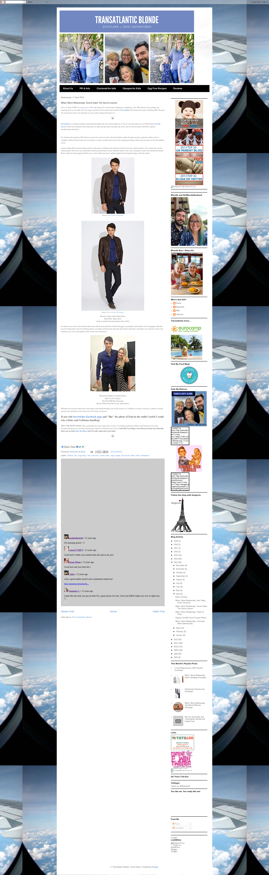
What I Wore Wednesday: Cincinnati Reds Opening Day (190, 622)
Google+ (174, 838)
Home (113, 611)
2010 (176, 647)
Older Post (159, 611)
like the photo (81, 431)
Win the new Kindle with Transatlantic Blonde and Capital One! (195, 719)
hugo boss (82, 455)
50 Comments (116, 452)
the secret (125, 455)
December (180, 565)
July (178, 583)
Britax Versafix (181, 597)
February (180, 631)
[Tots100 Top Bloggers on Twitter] (189, 184)
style (112, 455)
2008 (176, 654)
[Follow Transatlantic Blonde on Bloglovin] (181, 532)
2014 (176, 559)
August (179, 580)
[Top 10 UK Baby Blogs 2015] (189, 127)
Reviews (177, 88)
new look (94, 455)
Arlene (178, 303)
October (179, 573)
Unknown (179, 314)
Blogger (155, 867)
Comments (179, 828)
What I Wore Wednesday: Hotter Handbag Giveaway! (195, 676)
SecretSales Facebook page (87, 416)
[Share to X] (101, 451)
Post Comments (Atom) (81, 617)
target (118, 455)
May (178, 590)
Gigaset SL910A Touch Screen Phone (190, 618)
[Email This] (96, 451)
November (180, 569)
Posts (177, 824)
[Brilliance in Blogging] (183, 186)
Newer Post (67, 611)
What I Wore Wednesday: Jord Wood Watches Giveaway (195, 705)
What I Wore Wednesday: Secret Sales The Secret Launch (191, 607)
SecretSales (125, 110)
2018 (176, 544)
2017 (176, 548)
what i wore (135, 455)
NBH (178, 311)
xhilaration (145, 455)
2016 (176, 552)
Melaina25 (180, 307)
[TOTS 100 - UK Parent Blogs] (182, 749)
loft (89, 455)
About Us (68, 88)
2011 (176, 643)
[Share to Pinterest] (107, 451)
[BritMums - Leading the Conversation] (182, 770)
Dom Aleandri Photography (115, 215)
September (180, 576)
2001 (176, 657)
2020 (176, 541)
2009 (176, 650)
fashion (70, 455)
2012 (176, 639)
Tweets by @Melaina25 (180, 786)
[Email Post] (91, 452)
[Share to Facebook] (104, 451)
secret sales (104, 455)
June (178, 587)
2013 (176, 562)
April (178, 594)
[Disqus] (113, 496)
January (179, 635)
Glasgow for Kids (132, 88)
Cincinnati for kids (106, 88)
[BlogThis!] (99, 451)
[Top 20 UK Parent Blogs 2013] (189, 156)
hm (75, 455)
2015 (176, 555)
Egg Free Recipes (157, 88)
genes (87, 107)
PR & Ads (85, 88)
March (179, 628)
